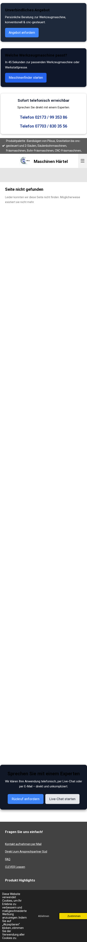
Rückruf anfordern (25, 799)
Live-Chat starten (62, 799)
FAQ (7, 859)
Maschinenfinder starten (26, 78)
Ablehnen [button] (43, 916)
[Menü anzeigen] (82, 161)
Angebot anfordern (22, 33)
